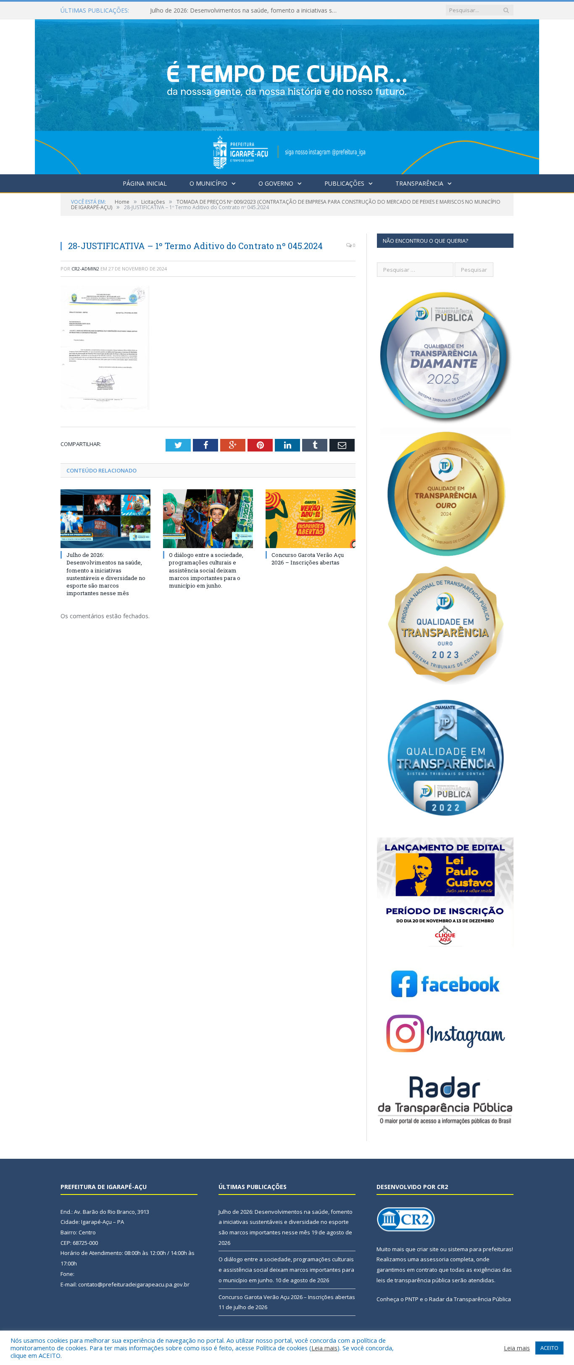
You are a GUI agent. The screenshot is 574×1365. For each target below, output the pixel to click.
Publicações (344, 183)
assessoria (434, 1259)
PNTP (412, 1299)
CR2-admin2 (85, 268)
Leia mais (324, 1348)
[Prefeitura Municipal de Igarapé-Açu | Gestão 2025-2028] (287, 94)
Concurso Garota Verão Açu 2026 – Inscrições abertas (307, 558)
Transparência (419, 183)
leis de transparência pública (413, 1280)
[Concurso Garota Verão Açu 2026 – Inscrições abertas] (310, 518)
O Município (208, 183)
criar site (428, 1249)
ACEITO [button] (549, 1348)
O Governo (275, 183)
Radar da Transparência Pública (470, 1299)
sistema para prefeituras (480, 1249)
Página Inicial (145, 183)
